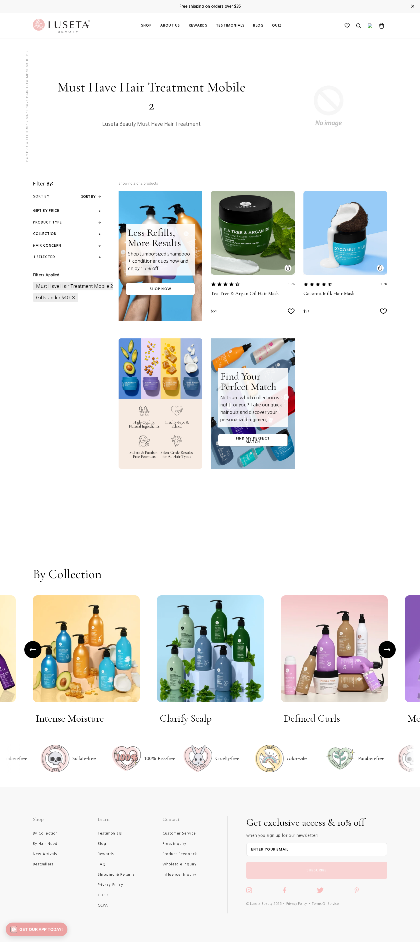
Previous (32, 649)
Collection (45, 234)
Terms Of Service (325, 903)
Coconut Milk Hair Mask (329, 293)
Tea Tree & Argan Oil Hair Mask (245, 293)
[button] (36, 929)
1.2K (383, 284)
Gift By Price (46, 210)
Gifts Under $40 (53, 297)
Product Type (47, 222)
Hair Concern (47, 245)
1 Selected (44, 257)
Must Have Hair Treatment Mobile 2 (74, 286)
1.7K (291, 284)
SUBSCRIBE (317, 870)
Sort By (88, 196)
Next (387, 649)
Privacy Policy (296, 903)
